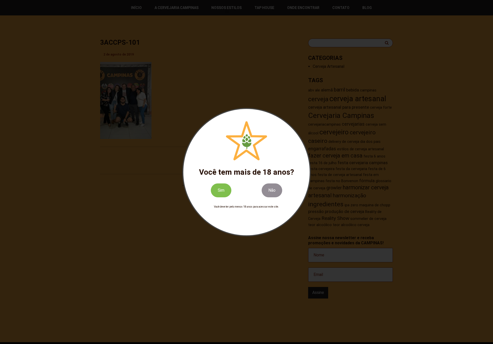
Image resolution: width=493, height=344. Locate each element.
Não (272, 190)
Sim (221, 190)
